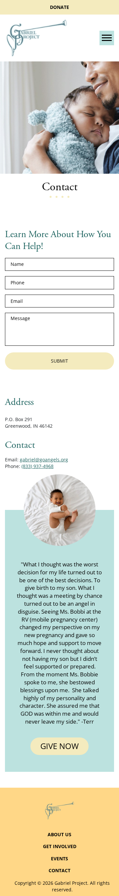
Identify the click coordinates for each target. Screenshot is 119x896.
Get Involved (59, 846)
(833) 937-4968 (37, 466)
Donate (59, 7)
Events (59, 858)
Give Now (59, 745)
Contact (59, 870)
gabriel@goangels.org (44, 459)
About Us (59, 834)
